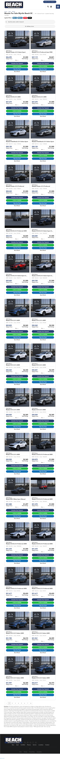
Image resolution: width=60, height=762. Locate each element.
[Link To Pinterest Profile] (30, 742)
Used (17, 744)
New (13, 744)
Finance (29, 744)
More (16, 60)
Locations (40, 744)
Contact (47, 744)
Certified (23, 744)
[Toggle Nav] (58, 7)
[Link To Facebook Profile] (25, 742)
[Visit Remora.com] (52, 755)
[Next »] (30, 703)
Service (34, 744)
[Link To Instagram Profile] (36, 742)
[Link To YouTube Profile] (33, 742)
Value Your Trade (17, 69)
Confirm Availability (17, 66)
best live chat (2, 758)
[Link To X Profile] (27, 742)
